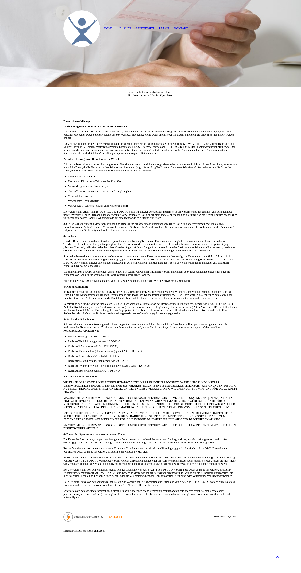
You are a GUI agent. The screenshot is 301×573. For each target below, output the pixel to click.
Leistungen (145, 28)
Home (108, 28)
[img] (150, 43)
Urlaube (124, 28)
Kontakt (181, 28)
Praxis (164, 28)
